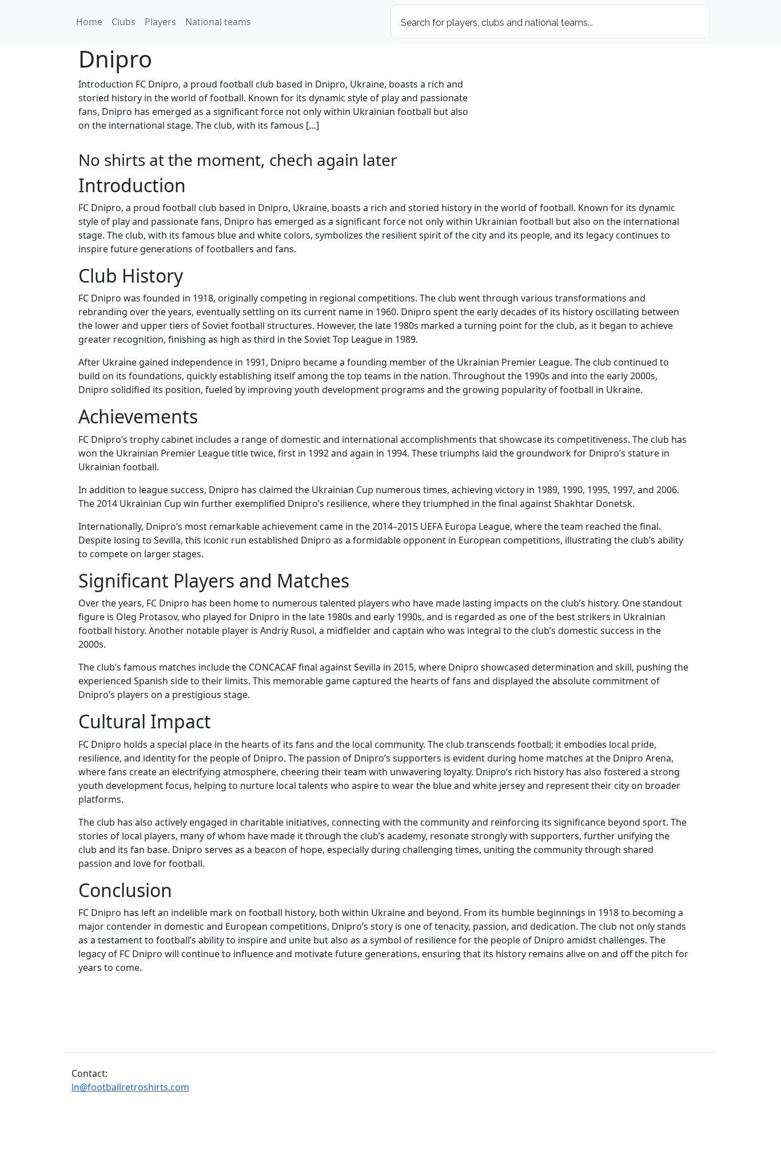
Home (89, 21)
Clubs (123, 21)
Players (160, 21)
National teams (218, 21)
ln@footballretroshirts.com (130, 1087)
